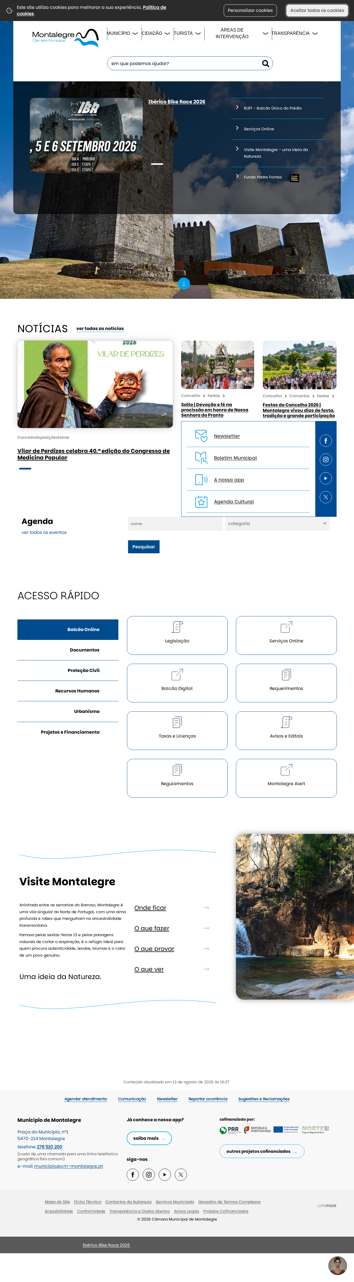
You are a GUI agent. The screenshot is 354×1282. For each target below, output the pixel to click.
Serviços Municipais (175, 1202)
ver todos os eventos (44, 532)
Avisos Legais (186, 1211)
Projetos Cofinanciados (225, 1211)
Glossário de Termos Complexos (229, 1202)
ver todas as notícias (100, 328)
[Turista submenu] (198, 34)
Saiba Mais (146, 1138)
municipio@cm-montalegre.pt (68, 1166)
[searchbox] (190, 63)
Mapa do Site (57, 1202)
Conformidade (91, 1211)
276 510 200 (49, 1147)
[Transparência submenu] (315, 34)
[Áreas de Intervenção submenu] (266, 34)
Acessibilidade (59, 1211)
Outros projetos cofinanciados (258, 1151)
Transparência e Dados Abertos (140, 1211)
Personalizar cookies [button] (250, 10)
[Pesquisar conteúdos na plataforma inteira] (266, 64)
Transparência (290, 33)
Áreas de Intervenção (232, 33)
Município (118, 33)
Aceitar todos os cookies (317, 10)
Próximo (26, 1247)
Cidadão (152, 33)
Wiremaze (327, 1205)
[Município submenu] (135, 34)
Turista (183, 33)
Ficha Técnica (87, 1202)
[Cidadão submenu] (168, 34)
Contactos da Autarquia (128, 1202)
